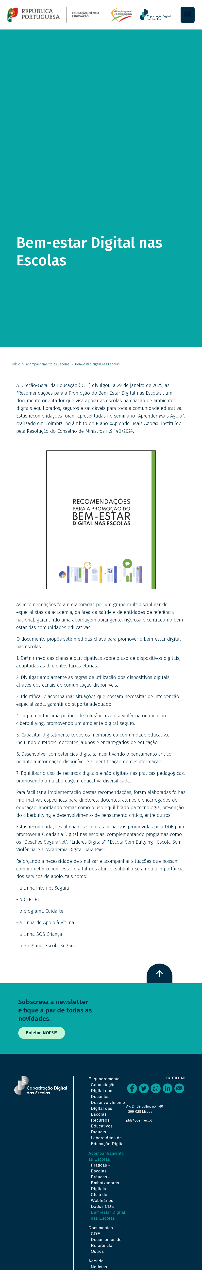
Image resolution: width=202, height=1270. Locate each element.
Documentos (100, 1227)
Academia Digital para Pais (75, 849)
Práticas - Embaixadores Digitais (105, 1182)
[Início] (158, 14)
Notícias (99, 1267)
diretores (88, 800)
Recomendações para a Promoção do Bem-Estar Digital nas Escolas (90, 393)
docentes (110, 800)
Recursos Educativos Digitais (102, 1126)
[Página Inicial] (69, 14)
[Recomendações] (101, 519)
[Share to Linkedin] (167, 1088)
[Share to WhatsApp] (156, 1088)
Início (16, 364)
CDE (95, 1233)
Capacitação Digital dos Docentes (103, 1090)
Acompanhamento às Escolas (47, 364)
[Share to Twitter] (144, 1088)
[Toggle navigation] (188, 15)
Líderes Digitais (88, 842)
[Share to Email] (179, 1088)
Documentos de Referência (106, 1242)
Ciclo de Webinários (102, 1197)
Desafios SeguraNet (45, 842)
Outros (97, 1251)
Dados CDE (102, 1206)
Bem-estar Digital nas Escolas (108, 1215)
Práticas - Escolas (100, 1168)
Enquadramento (104, 1079)
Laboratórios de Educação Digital (108, 1140)
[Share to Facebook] (132, 1088)
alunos (129, 800)
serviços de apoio (44, 876)
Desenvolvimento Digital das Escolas (108, 1108)
